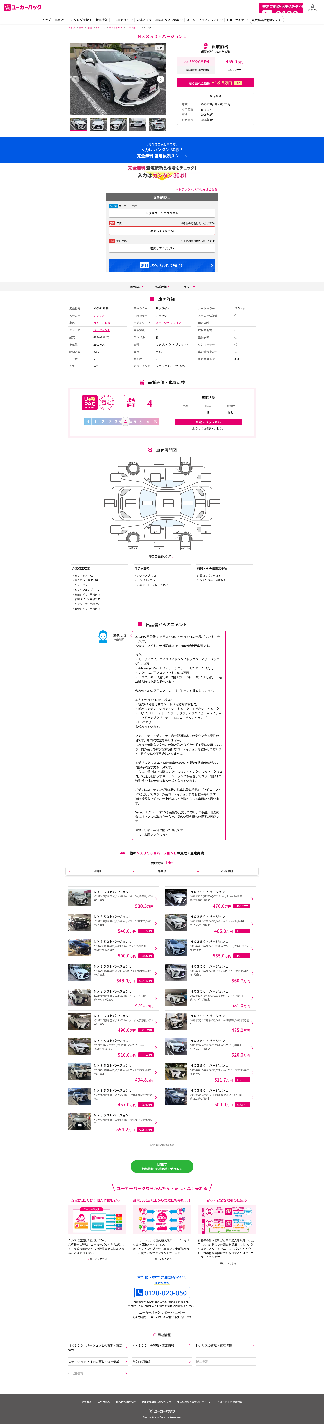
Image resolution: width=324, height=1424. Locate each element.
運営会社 (87, 1401)
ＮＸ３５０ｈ (101, 323)
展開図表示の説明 (160, 556)
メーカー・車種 (128, 206)
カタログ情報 (141, 1361)
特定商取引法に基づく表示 (156, 1401)
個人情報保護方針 (126, 1401)
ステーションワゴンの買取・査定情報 (93, 1361)
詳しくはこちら (98, 1259)
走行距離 (121, 241)
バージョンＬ (101, 330)
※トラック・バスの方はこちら (196, 189)
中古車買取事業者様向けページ (194, 1401)
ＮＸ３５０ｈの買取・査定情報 (153, 1345)
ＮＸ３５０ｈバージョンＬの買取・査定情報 (95, 1347)
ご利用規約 (104, 1401)
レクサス (99, 316)
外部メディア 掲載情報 (230, 1401)
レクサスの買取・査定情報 (214, 1345)
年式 (119, 223)
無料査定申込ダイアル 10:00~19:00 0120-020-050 (281, 8)
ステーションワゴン (168, 323)
